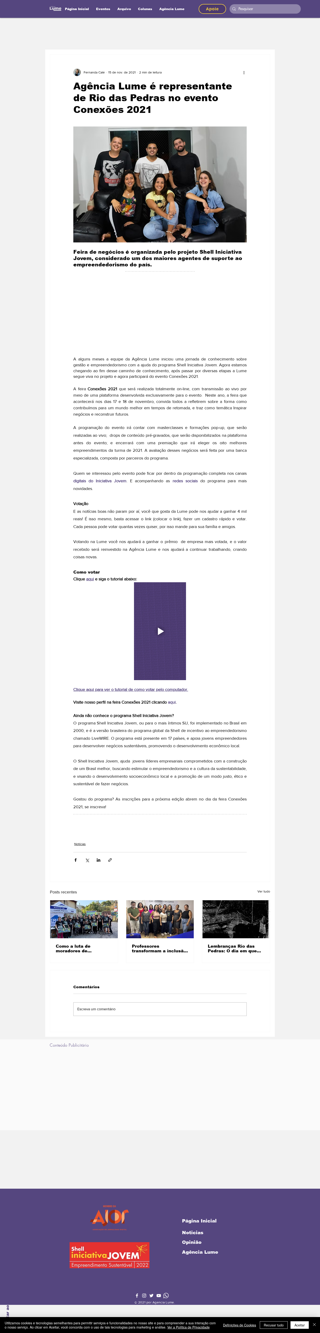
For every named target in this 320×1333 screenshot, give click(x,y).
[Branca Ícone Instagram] (144, 1295)
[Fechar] (314, 1325)
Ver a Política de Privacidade (188, 1327)
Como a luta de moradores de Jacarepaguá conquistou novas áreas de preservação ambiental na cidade (83, 948)
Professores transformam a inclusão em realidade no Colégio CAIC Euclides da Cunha (160, 948)
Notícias (80, 844)
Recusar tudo (274, 1325)
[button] (145, 9)
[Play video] (160, 631)
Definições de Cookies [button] (239, 1325)
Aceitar (299, 1325)
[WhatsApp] (166, 1295)
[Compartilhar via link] (110, 860)
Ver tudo (263, 891)
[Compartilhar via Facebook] (75, 860)
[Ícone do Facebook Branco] (137, 1295)
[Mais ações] (244, 72)
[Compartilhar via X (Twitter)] (87, 860)
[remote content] (160, 315)
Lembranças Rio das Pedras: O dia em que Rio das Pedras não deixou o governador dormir (232, 948)
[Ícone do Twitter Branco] (151, 1295)
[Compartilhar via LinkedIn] (98, 860)
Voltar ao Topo (7, 1309)
